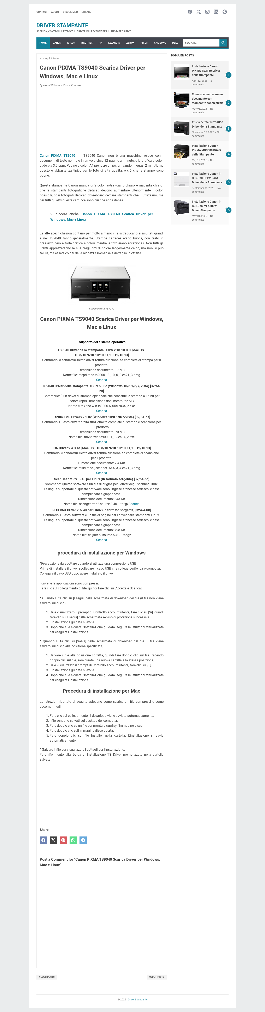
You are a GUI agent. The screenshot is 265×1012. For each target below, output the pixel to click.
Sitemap (87, 12)
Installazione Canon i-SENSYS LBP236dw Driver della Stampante (207, 178)
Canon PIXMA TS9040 (57, 156)
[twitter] (53, 840)
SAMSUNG (160, 42)
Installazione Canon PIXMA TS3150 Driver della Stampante (206, 71)
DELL (175, 42)
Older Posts (156, 977)
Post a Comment (72, 85)
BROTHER (87, 42)
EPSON (71, 42)
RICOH (144, 42)
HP (100, 42)
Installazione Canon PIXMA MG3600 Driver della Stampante (206, 150)
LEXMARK (114, 42)
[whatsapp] (73, 840)
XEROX (130, 42)
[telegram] (83, 840)
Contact (41, 12)
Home (43, 42)
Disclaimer (70, 12)
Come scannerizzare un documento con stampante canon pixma (208, 99)
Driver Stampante (62, 25)
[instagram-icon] (207, 12)
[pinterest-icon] (225, 12)
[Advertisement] (102, 121)
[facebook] (43, 840)
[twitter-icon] (198, 12)
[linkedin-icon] (216, 12)
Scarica (101, 380)
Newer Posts (47, 977)
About (55, 12)
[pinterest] (63, 840)
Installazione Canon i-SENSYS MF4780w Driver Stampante (206, 206)
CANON (57, 42)
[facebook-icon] (190, 12)
